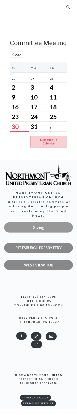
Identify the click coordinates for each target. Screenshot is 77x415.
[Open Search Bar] (68, 7)
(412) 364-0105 (42, 296)
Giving (38, 227)
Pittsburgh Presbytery (38, 248)
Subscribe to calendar (48, 141)
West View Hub (38, 265)
